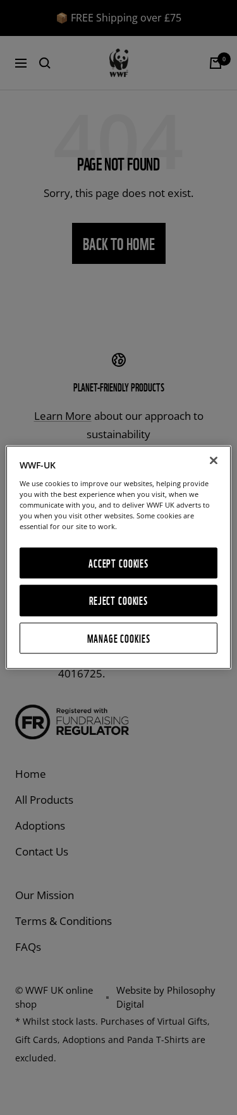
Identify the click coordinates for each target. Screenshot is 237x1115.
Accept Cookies (118, 563)
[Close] (214, 460)
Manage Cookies (118, 638)
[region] (118, 557)
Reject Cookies (118, 600)
